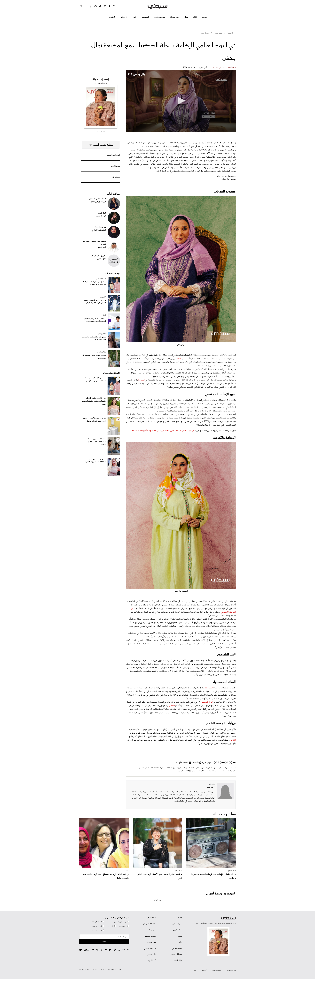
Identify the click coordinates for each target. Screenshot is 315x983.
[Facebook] (90, 6)
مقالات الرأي (113, 194)
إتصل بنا (194, 970)
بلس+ (134, 17)
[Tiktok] (100, 6)
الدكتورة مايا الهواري (99, 230)
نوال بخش (200, 767)
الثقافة (233, 740)
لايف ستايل (145, 17)
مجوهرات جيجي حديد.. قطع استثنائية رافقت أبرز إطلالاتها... (94, 460)
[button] (180, 100)
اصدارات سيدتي (176, 954)
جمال (186, 17)
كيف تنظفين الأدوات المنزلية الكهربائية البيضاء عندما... (94, 420)
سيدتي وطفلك (159, 17)
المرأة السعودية (207, 702)
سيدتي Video (191, 771)
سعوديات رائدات (212, 771)
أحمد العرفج (102, 247)
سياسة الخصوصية (216, 970)
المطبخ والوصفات (96, 926)
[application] (181, 101)
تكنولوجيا (103, 297)
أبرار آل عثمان (101, 216)
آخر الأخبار (152, 961)
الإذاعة (178, 359)
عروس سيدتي (177, 948)
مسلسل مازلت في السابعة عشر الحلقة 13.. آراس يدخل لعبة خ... (94, 283)
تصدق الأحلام (115, 166)
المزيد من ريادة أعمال (221, 893)
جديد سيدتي (112, 273)
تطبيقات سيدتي (150, 948)
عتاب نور (212, 784)
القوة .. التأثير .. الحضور (113, 155)
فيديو (110, 17)
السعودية (141, 380)
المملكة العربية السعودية (185, 767)
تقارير (180, 942)
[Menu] (234, 6)
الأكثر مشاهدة (111, 373)
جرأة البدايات (116, 177)
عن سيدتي (152, 930)
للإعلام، (172, 705)
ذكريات (201, 771)
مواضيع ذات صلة (224, 814)
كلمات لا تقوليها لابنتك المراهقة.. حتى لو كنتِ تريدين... (96, 441)
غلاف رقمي (151, 954)
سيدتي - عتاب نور (217, 67)
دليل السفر (178, 961)
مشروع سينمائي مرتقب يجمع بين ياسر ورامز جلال (93, 356)
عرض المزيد (157, 900)
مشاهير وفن (122, 926)
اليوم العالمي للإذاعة (228, 771)
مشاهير (204, 17)
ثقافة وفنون (232, 870)
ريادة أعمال (232, 67)
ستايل (180, 936)
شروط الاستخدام (231, 970)
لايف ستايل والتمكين (120, 922)
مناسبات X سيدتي (149, 924)
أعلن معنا (204, 970)
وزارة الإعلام (170, 767)
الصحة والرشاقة (97, 922)
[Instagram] (95, 6)
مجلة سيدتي (151, 917)
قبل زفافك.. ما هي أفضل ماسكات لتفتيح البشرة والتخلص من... (94, 401)
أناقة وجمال (109, 926)
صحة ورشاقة (174, 17)
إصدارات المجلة (101, 79)
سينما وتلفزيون (101, 278)
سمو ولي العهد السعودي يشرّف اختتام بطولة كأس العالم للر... (95, 301)
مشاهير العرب (101, 333)
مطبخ (122, 17)
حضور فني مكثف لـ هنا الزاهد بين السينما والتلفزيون (94, 338)
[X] (104, 6)
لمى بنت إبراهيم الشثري (98, 201)
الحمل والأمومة (97, 930)
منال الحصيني (101, 258)
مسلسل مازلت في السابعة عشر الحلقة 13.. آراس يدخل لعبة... (95, 379)
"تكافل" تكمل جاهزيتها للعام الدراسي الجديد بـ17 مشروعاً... (95, 320)
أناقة (195, 17)
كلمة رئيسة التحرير (103, 145)
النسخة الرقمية (100, 131)
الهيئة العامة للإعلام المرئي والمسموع (150, 767)
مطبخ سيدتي (177, 924)
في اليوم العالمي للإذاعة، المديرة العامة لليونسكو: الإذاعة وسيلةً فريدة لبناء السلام (163, 430)
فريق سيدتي (151, 942)
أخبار (104, 315)
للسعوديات (208, 688)
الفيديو (180, 771)
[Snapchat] (109, 6)
